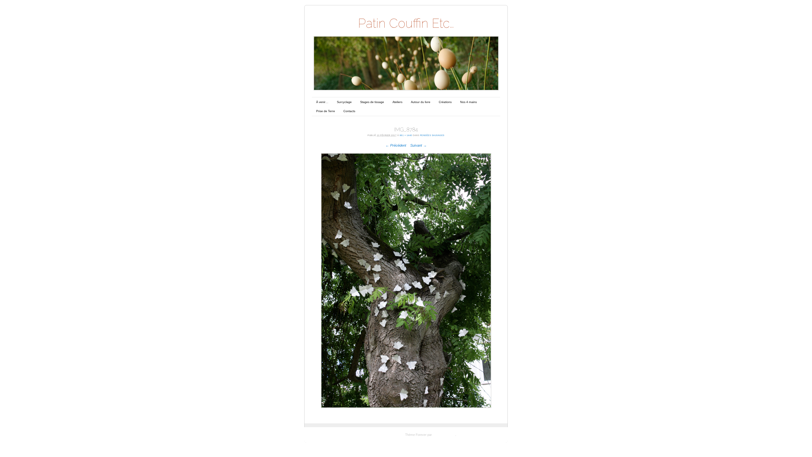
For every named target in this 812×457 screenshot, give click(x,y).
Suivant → (418, 145)
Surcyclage (344, 102)
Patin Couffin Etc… (406, 23)
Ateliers (397, 102)
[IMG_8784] (406, 280)
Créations (445, 102)
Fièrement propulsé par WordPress (380, 434)
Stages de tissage (372, 102)
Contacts (349, 111)
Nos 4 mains (468, 102)
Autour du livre (420, 102)
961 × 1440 (406, 135)
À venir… (322, 102)
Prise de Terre (325, 111)
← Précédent (395, 145)
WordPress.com (444, 434)
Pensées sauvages (432, 135)
